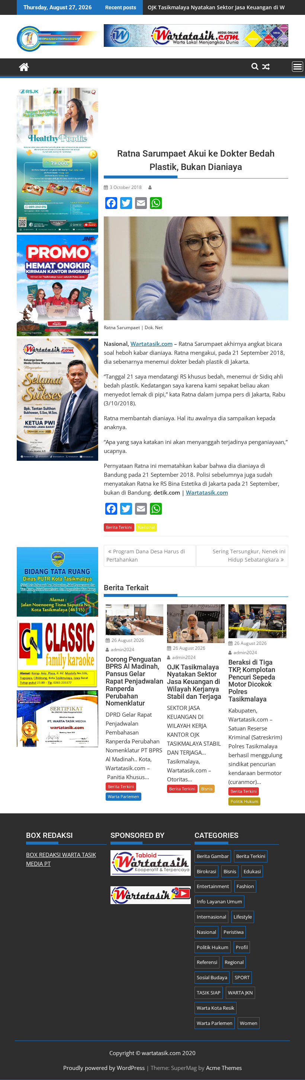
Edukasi (252, 871)
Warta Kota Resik (215, 1008)
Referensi (207, 962)
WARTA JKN (240, 992)
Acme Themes (224, 1067)
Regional (234, 962)
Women (248, 1023)
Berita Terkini (119, 527)
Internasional (211, 916)
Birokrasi (206, 871)
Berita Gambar (213, 856)
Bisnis (206, 788)
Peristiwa (234, 932)
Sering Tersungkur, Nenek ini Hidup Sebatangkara (249, 555)
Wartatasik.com (152, 343)
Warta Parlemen (123, 796)
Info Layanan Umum (219, 901)
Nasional (146, 527)
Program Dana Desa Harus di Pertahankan (145, 555)
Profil (242, 947)
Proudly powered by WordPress (104, 1067)
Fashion (245, 886)
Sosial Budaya (212, 977)
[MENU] (297, 66)
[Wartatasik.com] (24, 66)
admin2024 (122, 649)
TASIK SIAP (209, 992)
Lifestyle (243, 916)
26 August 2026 (127, 640)
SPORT (242, 977)
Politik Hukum (244, 801)
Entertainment (213, 886)
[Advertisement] (196, 115)
